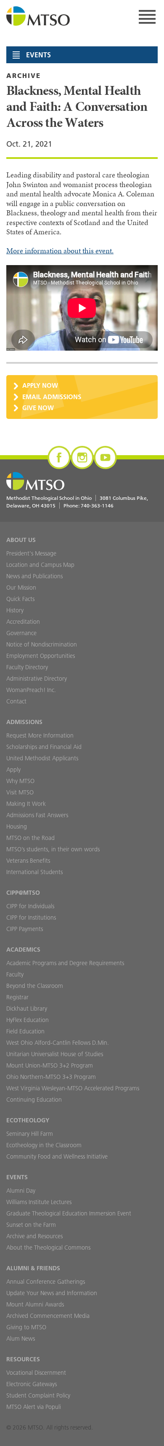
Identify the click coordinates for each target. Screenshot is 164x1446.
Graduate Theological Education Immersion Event (68, 1213)
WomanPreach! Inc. (31, 690)
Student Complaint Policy (38, 1395)
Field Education (25, 1031)
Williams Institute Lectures (38, 1202)
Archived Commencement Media (48, 1316)
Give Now (38, 408)
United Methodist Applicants (42, 758)
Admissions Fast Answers (37, 815)
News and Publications (34, 576)
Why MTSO (20, 781)
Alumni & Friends (33, 1268)
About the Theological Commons (48, 1247)
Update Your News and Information (51, 1293)
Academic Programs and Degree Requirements (65, 963)
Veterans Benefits (28, 860)
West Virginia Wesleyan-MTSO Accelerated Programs (72, 1088)
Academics (23, 949)
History (15, 610)
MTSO (38, 16)
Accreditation (23, 621)
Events (17, 1177)
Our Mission (21, 587)
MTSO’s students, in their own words (53, 849)
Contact (16, 701)
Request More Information (40, 735)
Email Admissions (51, 397)
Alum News (20, 1338)
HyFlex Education (27, 1020)
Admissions (24, 722)
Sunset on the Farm (31, 1225)
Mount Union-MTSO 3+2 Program (49, 1065)
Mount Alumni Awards (35, 1304)
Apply (13, 769)
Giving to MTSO (26, 1327)
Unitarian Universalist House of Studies (54, 1054)
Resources (23, 1359)
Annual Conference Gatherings (45, 1281)
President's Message (31, 553)
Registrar (17, 997)
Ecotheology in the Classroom (44, 1145)
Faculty (15, 974)
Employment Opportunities (40, 656)
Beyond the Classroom (34, 986)
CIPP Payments (24, 929)
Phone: (88, 505)
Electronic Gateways (31, 1384)
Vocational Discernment (36, 1372)
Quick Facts (20, 599)
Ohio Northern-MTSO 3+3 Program (51, 1077)
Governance (21, 633)
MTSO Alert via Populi (33, 1407)
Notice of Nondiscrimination (41, 644)
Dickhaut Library (26, 1008)
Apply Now (40, 385)
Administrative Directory (36, 678)
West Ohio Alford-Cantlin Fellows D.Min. (57, 1042)
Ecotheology (27, 1120)
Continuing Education (34, 1099)
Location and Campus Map (40, 565)
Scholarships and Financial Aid (44, 747)
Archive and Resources (34, 1236)
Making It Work (26, 804)
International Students (34, 872)
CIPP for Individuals (30, 906)
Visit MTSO (20, 792)
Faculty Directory (27, 667)
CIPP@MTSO (23, 892)
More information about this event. (60, 250)
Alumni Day (20, 1190)
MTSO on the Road (30, 838)
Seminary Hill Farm (29, 1133)
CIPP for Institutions (31, 917)
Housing (16, 826)
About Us (21, 540)
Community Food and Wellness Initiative (57, 1156)
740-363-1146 (97, 505)
